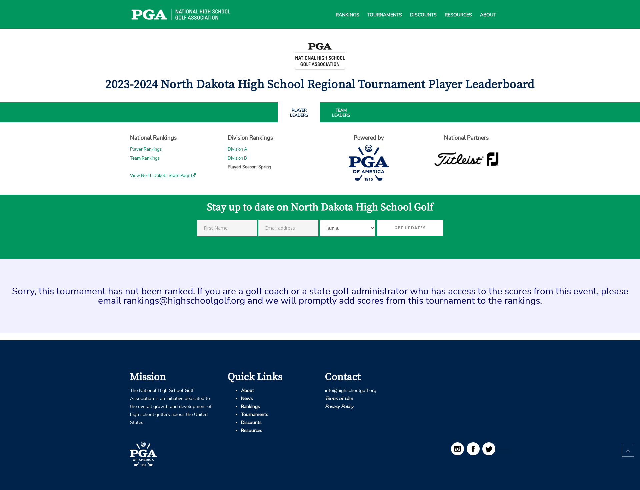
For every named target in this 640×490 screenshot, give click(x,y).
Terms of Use (339, 398)
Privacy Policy (339, 406)
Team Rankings (145, 158)
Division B (237, 158)
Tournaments (384, 6)
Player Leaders (299, 113)
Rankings (347, 6)
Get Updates (410, 228)
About (488, 6)
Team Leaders (341, 113)
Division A (237, 149)
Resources (458, 6)
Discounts (423, 6)
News (247, 398)
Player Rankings (146, 149)
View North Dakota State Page (160, 176)
